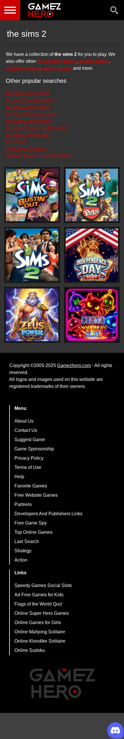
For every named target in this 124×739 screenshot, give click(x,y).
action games (94, 61)
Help (19, 476)
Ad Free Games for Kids (38, 594)
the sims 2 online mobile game (37, 127)
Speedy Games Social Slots (43, 585)
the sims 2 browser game (31, 113)
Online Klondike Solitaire (39, 641)
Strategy (22, 550)
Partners (23, 504)
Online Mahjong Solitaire (39, 631)
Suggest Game (29, 439)
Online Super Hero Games (41, 613)
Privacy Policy (29, 458)
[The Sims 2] (32, 255)
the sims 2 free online (27, 93)
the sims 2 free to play (28, 134)
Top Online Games (33, 532)
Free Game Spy (30, 522)
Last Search (26, 541)
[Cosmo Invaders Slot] (91, 314)
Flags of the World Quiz (38, 604)
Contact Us (25, 430)
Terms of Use (27, 467)
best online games (57, 61)
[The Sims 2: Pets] (91, 195)
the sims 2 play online (28, 106)
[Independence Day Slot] (91, 255)
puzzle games (57, 68)
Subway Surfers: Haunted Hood (38, 155)
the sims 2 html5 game (29, 120)
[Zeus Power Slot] (32, 314)
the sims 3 (16, 141)
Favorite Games (30, 485)
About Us (23, 421)
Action (20, 560)
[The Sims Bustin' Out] (32, 195)
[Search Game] (114, 11)
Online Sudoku (29, 650)
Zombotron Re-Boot (26, 148)
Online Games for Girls (37, 622)
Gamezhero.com (74, 365)
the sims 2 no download (30, 100)
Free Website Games (36, 495)
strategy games (23, 68)
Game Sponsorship (34, 448)
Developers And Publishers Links (48, 513)
